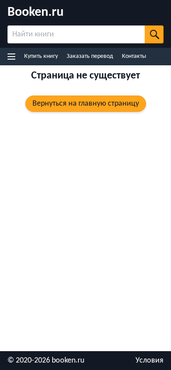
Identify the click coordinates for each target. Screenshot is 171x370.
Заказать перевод (90, 56)
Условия (149, 360)
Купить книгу (41, 56)
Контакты (134, 56)
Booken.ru (35, 12)
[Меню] (12, 56)
